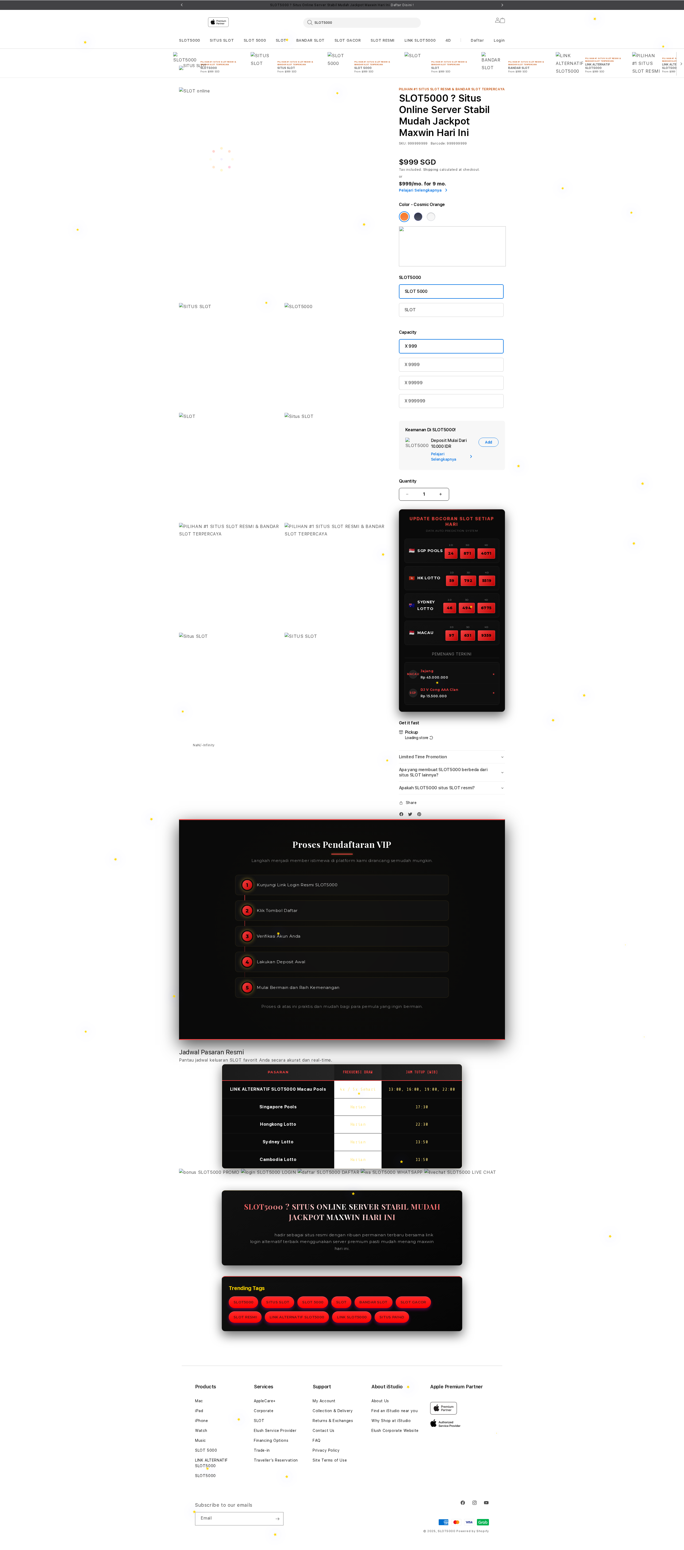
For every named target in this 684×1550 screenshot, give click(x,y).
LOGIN (289, 1172)
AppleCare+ (265, 1401)
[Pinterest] (420, 815)
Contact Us (324, 1430)
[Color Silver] (431, 216)
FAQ (317, 1440)
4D (448, 40)
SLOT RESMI (383, 40)
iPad (199, 1411)
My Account (324, 1401)
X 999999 (415, 400)
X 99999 (414, 382)
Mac (199, 1401)
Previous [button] (181, 5)
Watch (201, 1430)
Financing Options (271, 1440)
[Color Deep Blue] (418, 216)
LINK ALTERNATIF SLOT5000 (297, 1317)
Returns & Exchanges (333, 1421)
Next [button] (502, 5)
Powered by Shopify (472, 1531)
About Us (380, 1401)
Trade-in (262, 1450)
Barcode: (438, 143)
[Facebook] (402, 815)
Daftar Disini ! (402, 5)
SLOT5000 (189, 40)
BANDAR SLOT (310, 40)
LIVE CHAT (483, 1172)
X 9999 (412, 364)
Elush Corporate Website (395, 1430)
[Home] (272, 44)
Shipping (431, 170)
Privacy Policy (326, 1450)
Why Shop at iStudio (391, 1421)
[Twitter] (411, 815)
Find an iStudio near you (394, 1411)
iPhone (201, 1421)
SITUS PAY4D (391, 1317)
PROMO (231, 1172)
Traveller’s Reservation (276, 1460)
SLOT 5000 (255, 40)
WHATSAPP (410, 1172)
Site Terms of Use (330, 1460)
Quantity (408, 481)
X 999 (411, 346)
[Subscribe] (277, 1518)
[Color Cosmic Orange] (404, 216)
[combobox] (362, 22)
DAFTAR (350, 1172)
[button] (189, 40)
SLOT (281, 40)
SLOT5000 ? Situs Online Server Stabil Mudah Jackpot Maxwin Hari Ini (342, 5)
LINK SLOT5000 (420, 40)
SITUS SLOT (222, 40)
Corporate (263, 1411)
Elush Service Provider (275, 1430)
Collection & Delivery (333, 1411)
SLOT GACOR (348, 40)
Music (200, 1440)
